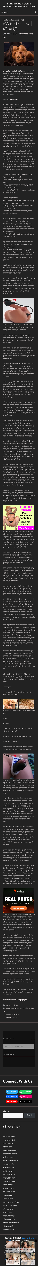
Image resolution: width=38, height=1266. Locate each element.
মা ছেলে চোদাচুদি (7, 1212)
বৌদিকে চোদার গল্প (8, 1199)
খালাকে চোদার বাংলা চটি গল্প (10, 1161)
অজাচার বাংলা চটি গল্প (12, 1005)
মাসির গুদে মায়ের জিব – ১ (13, 1015)
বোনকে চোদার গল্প (8, 1195)
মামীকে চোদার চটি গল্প (9, 1216)
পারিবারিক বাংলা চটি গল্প (9, 1181)
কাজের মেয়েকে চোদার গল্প (10, 1154)
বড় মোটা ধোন (26, 1008)
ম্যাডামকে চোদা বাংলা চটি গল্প (11, 1223)
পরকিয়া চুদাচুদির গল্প (11, 1008)
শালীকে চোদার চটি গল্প (9, 1226)
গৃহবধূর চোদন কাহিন (8, 1164)
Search (29, 1115)
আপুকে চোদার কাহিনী (9, 1140)
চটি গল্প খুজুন (6, 1111)
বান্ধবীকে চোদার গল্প (8, 1188)
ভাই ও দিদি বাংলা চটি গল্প (10, 1206)
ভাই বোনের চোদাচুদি (8, 1209)
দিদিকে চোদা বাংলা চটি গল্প (10, 1178)
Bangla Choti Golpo (19, 3)
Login (33, 1039)
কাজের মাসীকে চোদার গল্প (10, 1150)
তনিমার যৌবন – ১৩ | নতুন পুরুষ (18, 1000)
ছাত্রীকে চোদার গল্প (8, 1168)
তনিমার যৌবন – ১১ (15, 99)
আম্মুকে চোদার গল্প (8, 1143)
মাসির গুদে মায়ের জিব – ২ (13, 1018)
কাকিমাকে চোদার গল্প (8, 1147)
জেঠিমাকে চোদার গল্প (8, 1171)
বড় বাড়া (19, 1008)
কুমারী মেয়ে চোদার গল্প (9, 1157)
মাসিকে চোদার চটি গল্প (9, 1219)
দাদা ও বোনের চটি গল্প (9, 1174)
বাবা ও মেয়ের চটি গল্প (9, 1192)
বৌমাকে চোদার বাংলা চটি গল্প (11, 1202)
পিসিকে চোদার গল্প (8, 1185)
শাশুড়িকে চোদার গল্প (8, 1230)
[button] (35, 12)
